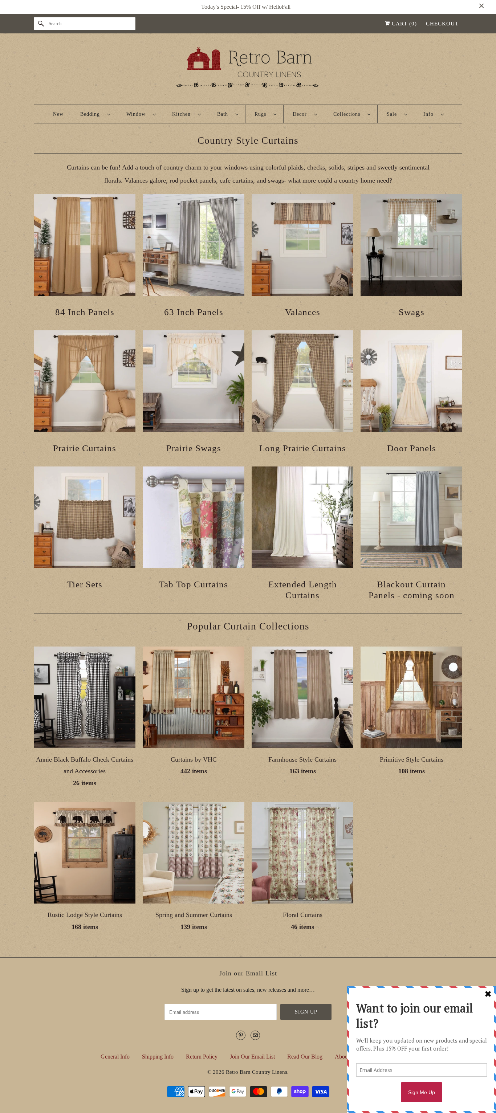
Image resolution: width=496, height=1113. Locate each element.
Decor (301, 114)
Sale (394, 114)
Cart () (403, 23)
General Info (115, 1056)
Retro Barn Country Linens (256, 1072)
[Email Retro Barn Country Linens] (255, 1035)
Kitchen (183, 114)
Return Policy (201, 1056)
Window (137, 114)
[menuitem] (95, 114)
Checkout (442, 23)
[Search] (41, 23)
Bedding (91, 114)
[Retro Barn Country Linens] (248, 70)
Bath (224, 114)
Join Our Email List (252, 1056)
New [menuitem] (58, 114)
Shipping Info (158, 1056)
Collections (348, 114)
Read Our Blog (304, 1056)
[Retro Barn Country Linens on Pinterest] (240, 1035)
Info (430, 114)
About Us (346, 1056)
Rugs (262, 114)
